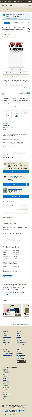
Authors (19, 337)
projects (7, 410)
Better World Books (8, 127)
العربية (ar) (5, 369)
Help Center (20, 351)
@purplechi (8, 314)
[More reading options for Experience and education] (27, 76)
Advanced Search (21, 342)
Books (18, 335)
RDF (26, 324)
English (26, 113)
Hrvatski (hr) (6, 381)
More (5, 131)
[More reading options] (28, 184)
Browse (23, 10)
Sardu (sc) (5, 391)
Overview (7, 22)
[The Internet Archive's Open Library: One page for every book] (7, 5)
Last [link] (26, 205)
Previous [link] (11, 205)
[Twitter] (21, 361)
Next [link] (22, 205)
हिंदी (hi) (4, 380)
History (28, 93)
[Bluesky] (18, 361)
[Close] (27, 15)
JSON (29, 324)
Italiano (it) (5, 383)
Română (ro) (6, 389)
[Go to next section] (30, 23)
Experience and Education (15, 163)
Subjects (19, 338)
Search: (4, 159)
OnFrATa (28, 92)
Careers (5, 338)
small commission (11, 135)
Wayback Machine (20, 410)
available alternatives (11, 18)
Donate (16, 1)
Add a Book (20, 356)
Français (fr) (6, 378)
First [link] (7, 205)
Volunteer (5, 335)
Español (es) (6, 376)
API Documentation (8, 353)
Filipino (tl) (5, 398)
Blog (4, 340)
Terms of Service (7, 342)
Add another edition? (23, 209)
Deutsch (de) (6, 372)
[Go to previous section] (2, 23)
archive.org (8, 411)
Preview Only (17, 69)
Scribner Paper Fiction (16, 115)
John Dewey (7, 34)
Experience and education (19, 27)
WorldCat (5, 123)
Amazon (5, 129)
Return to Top (20, 344)
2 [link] (18, 205)
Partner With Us (7, 337)
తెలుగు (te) (5, 392)
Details (24, 22)
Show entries (8, 157)
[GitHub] (24, 361)
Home (18, 333)
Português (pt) (6, 387)
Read (14, 184)
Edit (3, 93)
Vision (4, 333)
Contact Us (19, 353)
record (10, 275)
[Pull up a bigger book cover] (16, 67)
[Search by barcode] (25, 5)
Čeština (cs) (6, 371)
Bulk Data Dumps (7, 355)
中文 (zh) (5, 396)
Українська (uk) (7, 394)
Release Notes (20, 358)
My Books (8, 10)
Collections (19, 340)
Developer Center (7, 351)
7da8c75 (11, 414)
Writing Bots (6, 356)
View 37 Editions (16, 22)
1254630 (15, 258)
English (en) (6, 374)
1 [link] (15, 205)
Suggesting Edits (21, 355)
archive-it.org (16, 411)
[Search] (22, 5)
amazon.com (6, 275)
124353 (15, 256)
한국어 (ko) (6, 385)
